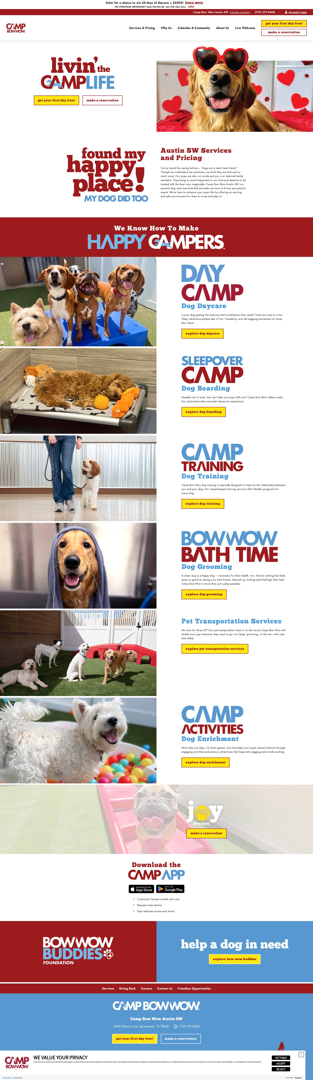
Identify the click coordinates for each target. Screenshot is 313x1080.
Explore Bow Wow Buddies (234, 959)
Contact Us (165, 988)
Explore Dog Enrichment (205, 762)
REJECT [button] (281, 1069)
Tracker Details (17, 1078)
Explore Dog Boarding (204, 412)
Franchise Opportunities (194, 988)
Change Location (240, 12)
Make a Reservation (284, 32)
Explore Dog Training (203, 503)
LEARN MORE (194, 2)
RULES (191, 7)
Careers (146, 988)
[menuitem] (142, 28)
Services (108, 988)
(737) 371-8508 (265, 12)
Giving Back (127, 988)
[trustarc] (298, 1078)
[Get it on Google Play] (170, 889)
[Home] (16, 28)
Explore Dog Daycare (203, 333)
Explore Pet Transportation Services (215, 649)
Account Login (298, 12)
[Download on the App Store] (141, 889)
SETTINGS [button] (281, 1057)
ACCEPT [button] (281, 1063)
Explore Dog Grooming (204, 594)
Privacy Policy (7, 1078)
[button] (301, 1054)
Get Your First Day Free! (284, 23)
